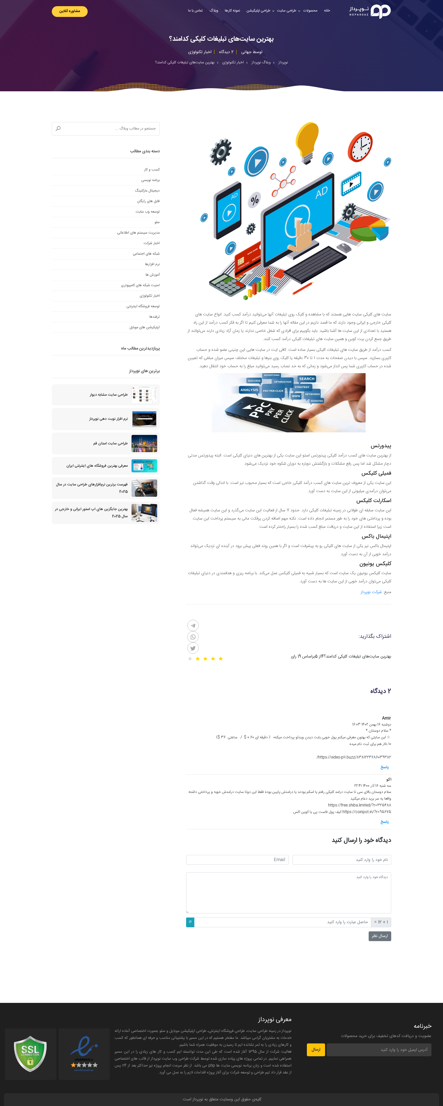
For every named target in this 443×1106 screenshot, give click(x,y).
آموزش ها (153, 275)
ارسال (315, 1049)
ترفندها (154, 317)
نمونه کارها (232, 11)
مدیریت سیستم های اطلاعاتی (138, 233)
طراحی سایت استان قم (110, 444)
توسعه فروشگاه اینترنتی (143, 306)
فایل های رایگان (148, 201)
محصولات (310, 11)
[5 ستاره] (190, 659)
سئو (157, 222)
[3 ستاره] (205, 659)
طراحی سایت (286, 11)
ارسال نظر (380, 936)
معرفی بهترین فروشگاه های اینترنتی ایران (97, 466)
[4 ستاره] (198, 659)
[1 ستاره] (221, 659)
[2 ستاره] (213, 659)
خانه (327, 11)
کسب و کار (152, 170)
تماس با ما (195, 11)
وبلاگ (213, 11)
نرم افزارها (152, 264)
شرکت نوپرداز (371, 592)
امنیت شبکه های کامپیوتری (140, 285)
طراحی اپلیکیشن (258, 11)
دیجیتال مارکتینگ (147, 191)
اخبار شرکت (152, 243)
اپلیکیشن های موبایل (144, 327)
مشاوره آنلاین (69, 11)
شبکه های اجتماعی (146, 254)
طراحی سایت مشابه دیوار (109, 395)
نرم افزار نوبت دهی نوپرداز (108, 419)
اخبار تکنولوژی (150, 296)
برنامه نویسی (150, 180)
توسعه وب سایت (148, 212)
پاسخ (384, 767)
